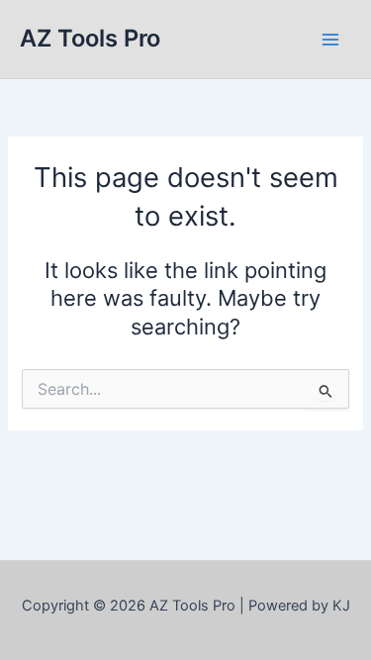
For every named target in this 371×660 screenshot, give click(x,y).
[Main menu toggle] (330, 39)
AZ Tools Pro (90, 38)
